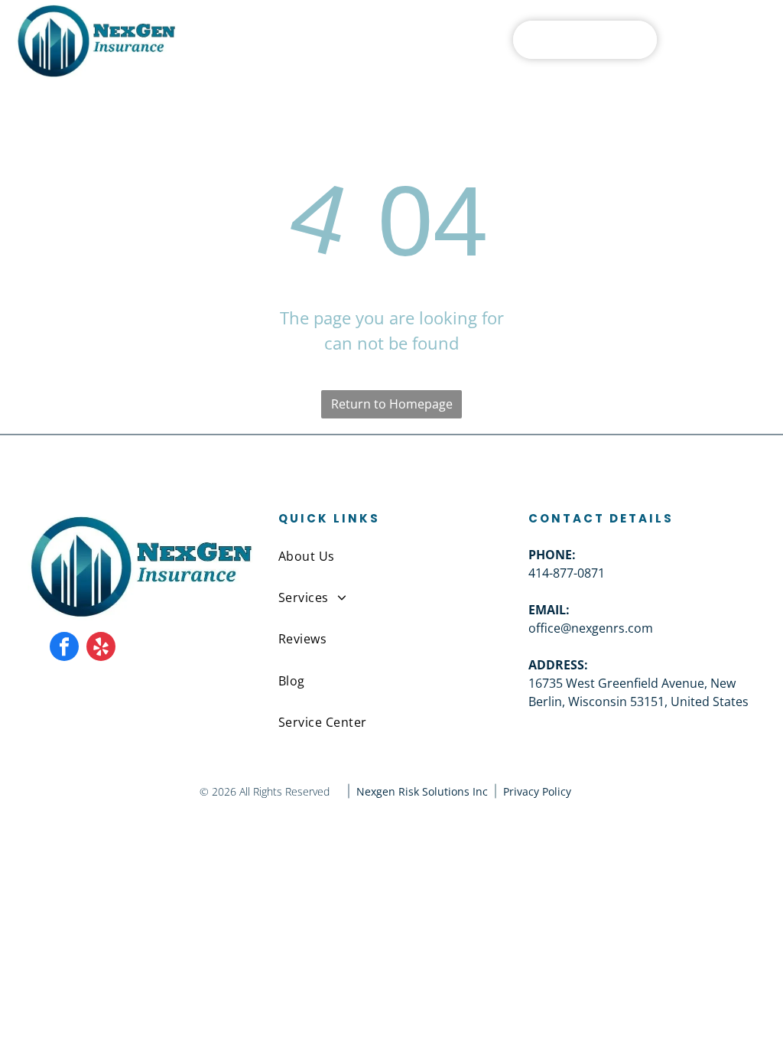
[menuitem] (391, 555)
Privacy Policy (537, 791)
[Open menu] (739, 39)
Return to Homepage (392, 404)
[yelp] (100, 648)
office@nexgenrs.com (590, 628)
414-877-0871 (566, 573)
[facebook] (64, 648)
